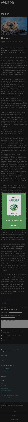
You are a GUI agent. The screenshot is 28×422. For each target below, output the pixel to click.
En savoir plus (14, 225)
